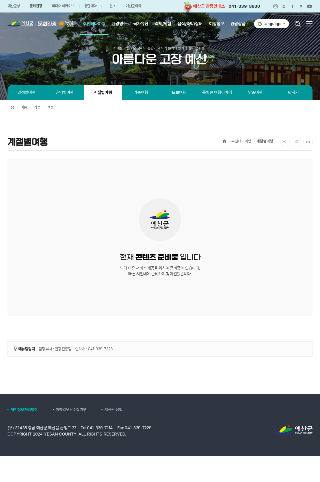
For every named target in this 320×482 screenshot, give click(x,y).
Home (224, 141)
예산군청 (14, 6)
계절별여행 (264, 141)
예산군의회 (133, 6)
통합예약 (90, 6)
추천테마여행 (241, 141)
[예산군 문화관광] (36, 24)
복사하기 (296, 141)
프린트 (308, 141)
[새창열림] (275, 6)
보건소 (111, 6)
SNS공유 (285, 141)
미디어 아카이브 (63, 6)
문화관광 (36, 6)
